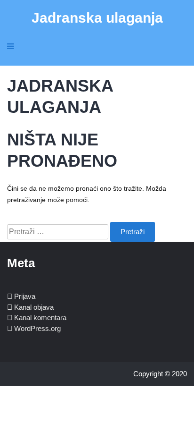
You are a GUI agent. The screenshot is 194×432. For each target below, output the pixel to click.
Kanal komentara (40, 317)
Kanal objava (34, 307)
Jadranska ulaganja (97, 17)
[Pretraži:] (58, 232)
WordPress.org (37, 328)
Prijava (24, 296)
